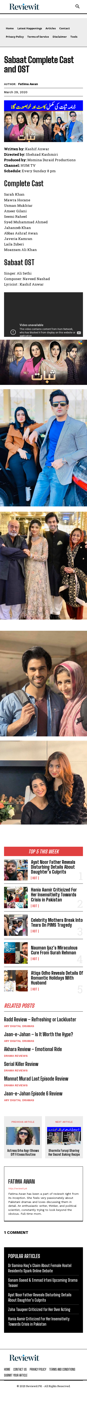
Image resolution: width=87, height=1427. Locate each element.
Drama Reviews (16, 1055)
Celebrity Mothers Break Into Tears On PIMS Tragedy (57, 922)
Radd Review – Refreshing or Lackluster (40, 1019)
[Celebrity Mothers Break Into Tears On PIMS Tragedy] (16, 925)
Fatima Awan (28, 84)
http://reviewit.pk (17, 1188)
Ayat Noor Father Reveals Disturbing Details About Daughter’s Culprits (53, 867)
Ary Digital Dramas (19, 1026)
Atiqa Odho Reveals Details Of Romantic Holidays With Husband (57, 978)
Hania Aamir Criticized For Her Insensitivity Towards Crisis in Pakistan (54, 894)
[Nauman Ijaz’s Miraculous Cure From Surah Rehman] (16, 953)
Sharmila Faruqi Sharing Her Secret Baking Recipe (64, 1152)
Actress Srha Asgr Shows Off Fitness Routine (23, 1152)
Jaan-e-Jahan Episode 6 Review (33, 1093)
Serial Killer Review (21, 1064)
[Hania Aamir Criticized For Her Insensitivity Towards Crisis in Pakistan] (16, 897)
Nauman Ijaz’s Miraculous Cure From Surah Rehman (54, 950)
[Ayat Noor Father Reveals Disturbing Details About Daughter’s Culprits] (16, 870)
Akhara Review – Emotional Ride (33, 1049)
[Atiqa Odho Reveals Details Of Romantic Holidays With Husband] (16, 980)
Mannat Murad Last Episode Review (36, 1079)
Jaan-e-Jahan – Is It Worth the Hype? (38, 1034)
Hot (34, 878)
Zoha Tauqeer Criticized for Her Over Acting (39, 1309)
